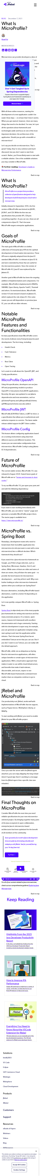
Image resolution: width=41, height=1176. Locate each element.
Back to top (35, 175)
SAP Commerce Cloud (11, 1072)
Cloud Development (10, 1086)
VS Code (6, 1062)
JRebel (5, 1098)
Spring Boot (6, 610)
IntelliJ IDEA (7, 1058)
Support (7, 1117)
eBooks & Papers (9, 1129)
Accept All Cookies (19, 1164)
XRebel (5, 1103)
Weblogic (6, 1077)
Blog (4, 1143)
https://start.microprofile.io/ (12, 520)
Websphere (7, 1082)
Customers (8, 1110)
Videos (5, 1138)
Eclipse (5, 1067)
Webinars (6, 1133)
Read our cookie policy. (21, 1159)
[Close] (36, 1151)
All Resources (8, 1148)
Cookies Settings (19, 1170)
